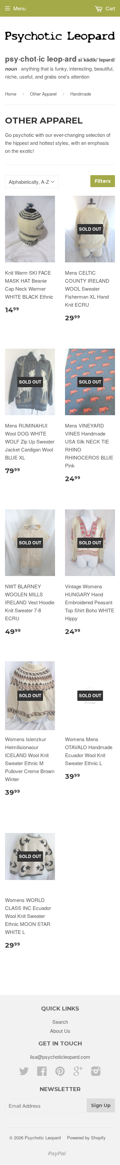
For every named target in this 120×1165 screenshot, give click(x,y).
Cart (109, 8)
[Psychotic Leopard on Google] (78, 1072)
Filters (103, 181)
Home (10, 94)
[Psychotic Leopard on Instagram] (96, 1072)
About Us (60, 1030)
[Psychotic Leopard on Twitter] (24, 1072)
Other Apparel (43, 94)
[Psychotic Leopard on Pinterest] (60, 1072)
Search (60, 1021)
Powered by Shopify (86, 1137)
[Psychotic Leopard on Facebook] (42, 1072)
